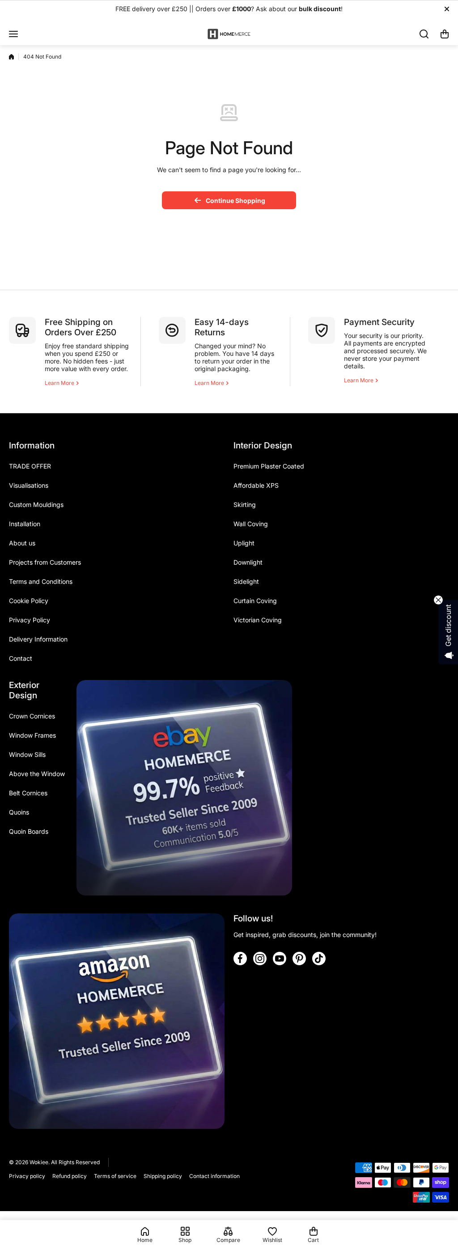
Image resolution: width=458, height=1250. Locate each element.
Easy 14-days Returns (222, 327)
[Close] (447, 9)
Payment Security (379, 322)
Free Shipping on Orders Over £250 (80, 327)
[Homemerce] (229, 34)
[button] (444, 34)
